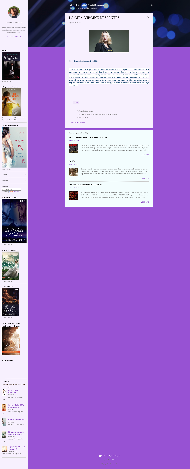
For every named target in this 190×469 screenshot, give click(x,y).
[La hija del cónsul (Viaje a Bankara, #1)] (5, 408)
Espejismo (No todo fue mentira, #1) (17, 448)
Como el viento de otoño (16, 419)
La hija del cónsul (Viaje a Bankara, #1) (16, 406)
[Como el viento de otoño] (5, 422)
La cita (76, 102)
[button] (148, 17)
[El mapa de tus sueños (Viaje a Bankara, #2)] (5, 435)
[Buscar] (152, 5)
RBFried (113, 460)
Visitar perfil (14, 36)
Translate (16, 192)
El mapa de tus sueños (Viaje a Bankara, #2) (16, 433)
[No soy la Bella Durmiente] (5, 393)
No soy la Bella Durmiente (13, 391)
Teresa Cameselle (14, 23)
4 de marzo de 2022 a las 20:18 (86, 117)
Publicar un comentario (78, 122)
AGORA (72, 161)
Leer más (145, 155)
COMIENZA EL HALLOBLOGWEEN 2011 (86, 184)
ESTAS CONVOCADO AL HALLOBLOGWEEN (88, 137)
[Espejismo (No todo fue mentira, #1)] (5, 449)
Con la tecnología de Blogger (110, 456)
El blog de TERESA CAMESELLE (87, 4)
